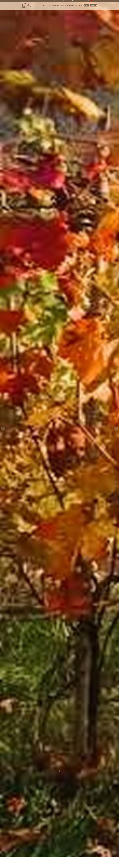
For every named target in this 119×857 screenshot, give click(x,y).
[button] (94, 0)
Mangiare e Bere (55, 5)
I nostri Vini (63, 5)
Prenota (94, 5)
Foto (76, 5)
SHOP (87, 5)
